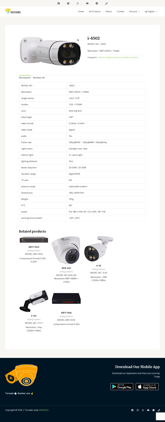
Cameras (101, 57)
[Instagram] (68, 3)
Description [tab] (25, 77)
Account (133, 11)
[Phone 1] (106, 3)
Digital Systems (112, 57)
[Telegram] (96, 3)
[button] (78, 40)
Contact (120, 11)
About (109, 11)
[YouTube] (87, 3)
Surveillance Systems (129, 57)
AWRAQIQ (43, 410)
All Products (95, 11)
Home (81, 11)
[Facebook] (58, 3)
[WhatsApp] (77, 3)
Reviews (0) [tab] (39, 77)
